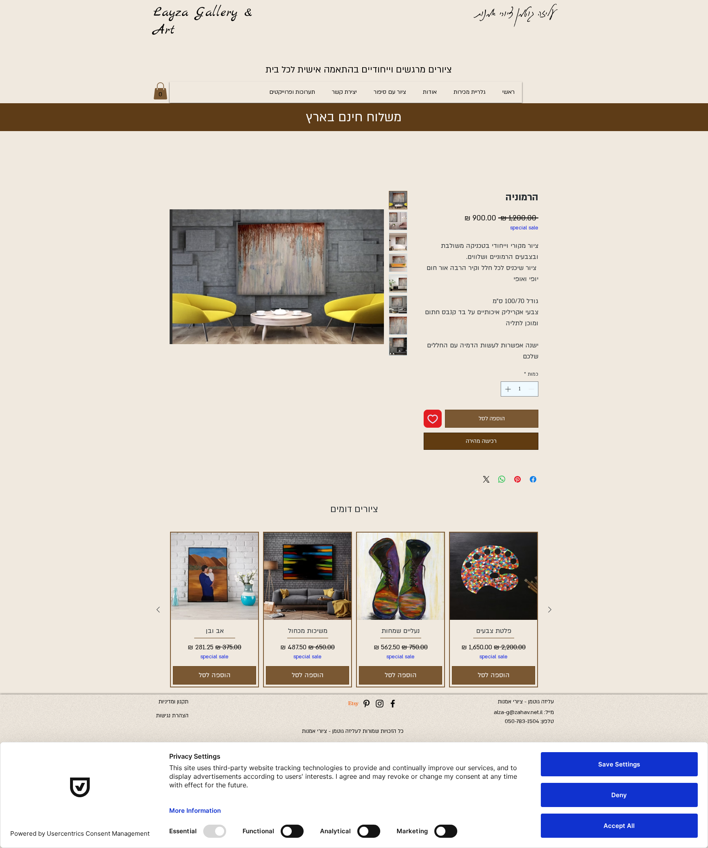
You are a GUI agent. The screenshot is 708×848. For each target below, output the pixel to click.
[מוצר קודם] (550, 609)
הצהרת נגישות (172, 715)
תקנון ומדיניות (173, 701)
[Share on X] (486, 479)
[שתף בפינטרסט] (517, 479)
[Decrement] (532, 389)
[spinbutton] (519, 389)
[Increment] (507, 389)
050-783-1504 (522, 721)
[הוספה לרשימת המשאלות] (433, 419)
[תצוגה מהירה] (493, 576)
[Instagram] (379, 703)
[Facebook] (393, 703)
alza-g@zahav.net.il (518, 712)
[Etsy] (353, 703)
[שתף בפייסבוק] (533, 479)
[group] (354, 609)
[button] (160, 91)
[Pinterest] (366, 703)
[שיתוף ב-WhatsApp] (502, 479)
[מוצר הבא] (158, 609)
